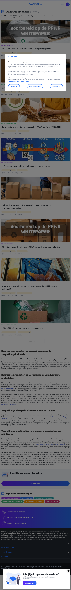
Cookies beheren (34, 86)
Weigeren (14, 86)
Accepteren (56, 86)
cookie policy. (25, 81)
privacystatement (14, 81)
